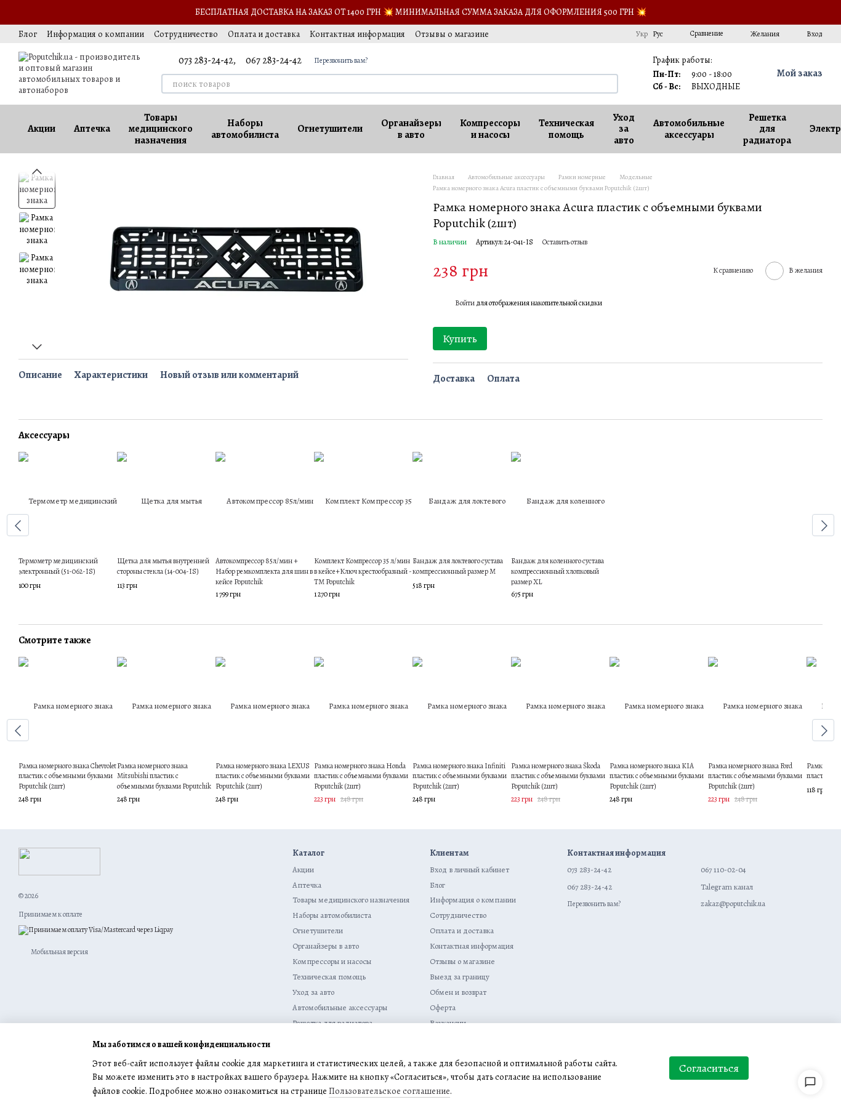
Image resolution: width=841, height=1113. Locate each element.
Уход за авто (624, 129)
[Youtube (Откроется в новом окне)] (587, 34)
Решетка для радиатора (767, 129)
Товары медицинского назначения (161, 129)
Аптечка (92, 128)
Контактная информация (357, 34)
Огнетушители (330, 128)
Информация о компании (95, 34)
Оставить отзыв (564, 242)
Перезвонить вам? (341, 60)
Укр (642, 34)
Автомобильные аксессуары (689, 128)
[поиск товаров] (608, 84)
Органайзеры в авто (411, 128)
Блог (27, 34)
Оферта (443, 1007)
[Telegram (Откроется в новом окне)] (601, 34)
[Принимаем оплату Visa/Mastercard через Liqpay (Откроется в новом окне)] (95, 929)
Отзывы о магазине (452, 34)
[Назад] (18, 525)
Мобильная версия (59, 952)
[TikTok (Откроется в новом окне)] (557, 34)
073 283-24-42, (207, 60)
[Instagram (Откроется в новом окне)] (542, 34)
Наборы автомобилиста (245, 128)
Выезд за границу (459, 976)
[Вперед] (823, 525)
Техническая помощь (566, 128)
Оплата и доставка (264, 34)
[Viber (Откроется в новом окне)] (616, 34)
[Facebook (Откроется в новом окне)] (572, 34)
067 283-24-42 (274, 60)
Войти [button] (465, 303)
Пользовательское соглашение (389, 1091)
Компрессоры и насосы (490, 128)
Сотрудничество (186, 34)
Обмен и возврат (458, 992)
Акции (41, 128)
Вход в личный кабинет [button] (469, 869)
